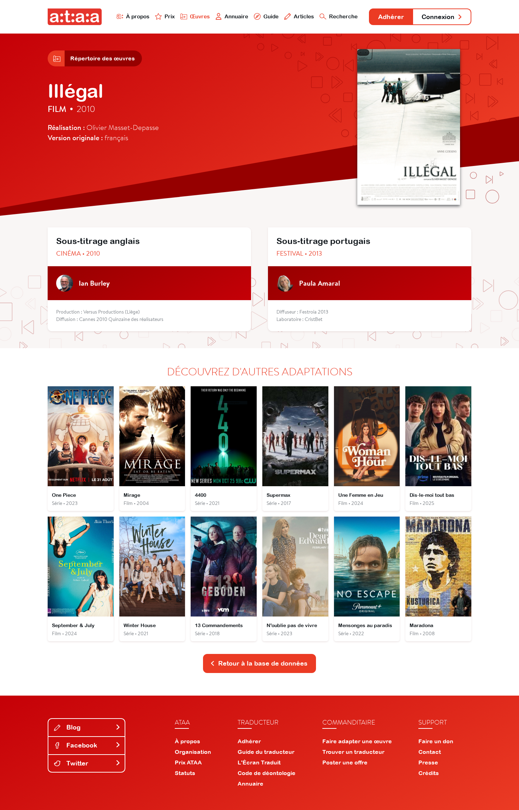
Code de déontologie (267, 773)
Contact (429, 752)
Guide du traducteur (266, 752)
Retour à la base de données (263, 663)
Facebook (81, 745)
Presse (428, 762)
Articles (304, 16)
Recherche (343, 16)
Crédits (428, 773)
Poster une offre (345, 762)
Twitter (76, 763)
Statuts (185, 773)
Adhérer (391, 16)
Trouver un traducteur (353, 752)
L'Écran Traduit (259, 762)
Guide (271, 16)
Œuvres (200, 16)
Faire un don (435, 741)
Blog (72, 727)
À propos (137, 16)
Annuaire (236, 16)
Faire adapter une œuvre (357, 741)
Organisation (193, 752)
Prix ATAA (188, 762)
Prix (170, 16)
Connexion (438, 16)
